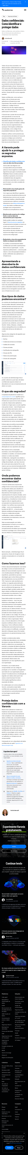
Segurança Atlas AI (6, 1024)
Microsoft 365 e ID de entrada (7, 1066)
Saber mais (5, 5)
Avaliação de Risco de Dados (20, 1013)
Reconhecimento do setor (20, 1082)
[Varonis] (7, 10)
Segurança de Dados (12, 16)
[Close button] (25, 2)
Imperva (17, 1116)
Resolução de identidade (5, 1028)
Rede (3, 1081)
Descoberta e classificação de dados (6, 1001)
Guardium (17, 1114)
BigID (16, 1107)
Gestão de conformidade (18, 1006)
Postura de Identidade (7, 1031)
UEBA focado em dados (6, 1014)
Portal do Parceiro (19, 1098)
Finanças (17, 1030)
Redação (17, 1079)
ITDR (3, 1033)
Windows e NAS (6, 1070)
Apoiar (3, 1109)
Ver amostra (14, 851)
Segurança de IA (19, 1009)
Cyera (16, 1112)
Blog (4, 16)
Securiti (17, 1119)
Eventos (4, 1118)
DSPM (3, 1005)
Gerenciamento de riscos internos (19, 998)
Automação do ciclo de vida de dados (20, 1021)
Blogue (3, 1107)
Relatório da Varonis (12, 783)
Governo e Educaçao (20, 1037)
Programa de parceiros (18, 1091)
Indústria (17, 1035)
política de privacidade (15, 1143)
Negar (19, 1147)
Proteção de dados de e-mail (7, 1047)
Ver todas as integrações (5, 1084)
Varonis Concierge (6, 1052)
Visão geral (4, 997)
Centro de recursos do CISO (7, 1125)
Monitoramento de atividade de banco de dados (7, 1009)
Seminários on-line (6, 1116)
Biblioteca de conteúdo (5, 1121)
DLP (3, 1022)
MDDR (3, 1050)
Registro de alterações (7, 1057)
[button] (25, 10)
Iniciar (14, 846)
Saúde (16, 1033)
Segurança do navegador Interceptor (5, 1042)
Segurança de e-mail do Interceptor (7, 1036)
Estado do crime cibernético (6, 1112)
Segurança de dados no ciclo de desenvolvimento (20, 1026)
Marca (16, 1088)
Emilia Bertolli (8, 38)
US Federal (17, 1040)
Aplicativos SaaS (6, 1072)
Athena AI (4, 1055)
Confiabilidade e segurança (19, 1075)
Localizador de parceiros (18, 1095)
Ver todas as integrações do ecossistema (5, 1089)
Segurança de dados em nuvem (20, 1017)
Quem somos (18, 1066)
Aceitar (9, 1147)
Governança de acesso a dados (6, 1019)
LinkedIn (15, 791)
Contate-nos (18, 1085)
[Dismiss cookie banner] (24, 1133)
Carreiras (17, 1068)
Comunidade (5, 1129)
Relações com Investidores (18, 1071)
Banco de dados (6, 1079)
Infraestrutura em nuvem (6, 1075)
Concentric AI (18, 1109)
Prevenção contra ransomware (19, 1002)
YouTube (20, 791)
